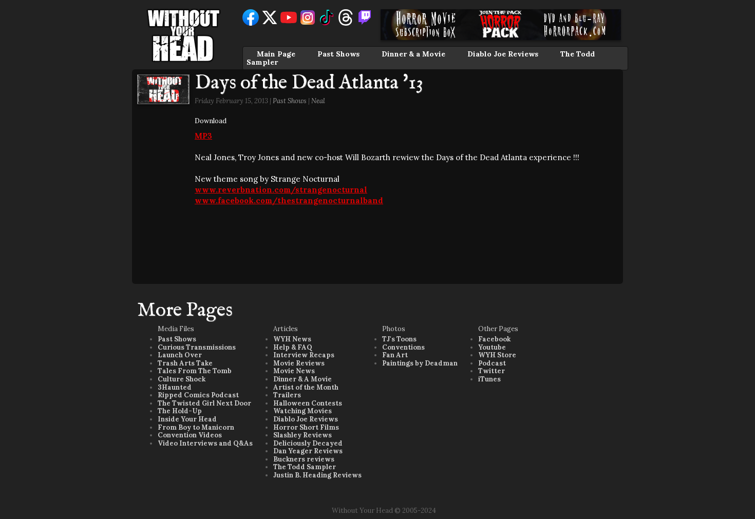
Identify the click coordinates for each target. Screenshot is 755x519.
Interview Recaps (303, 355)
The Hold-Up (180, 411)
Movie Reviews (299, 363)
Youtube (492, 347)
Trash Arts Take (185, 363)
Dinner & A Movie (302, 379)
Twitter (491, 371)
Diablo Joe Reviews (502, 54)
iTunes (489, 379)
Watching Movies (302, 411)
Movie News (294, 371)
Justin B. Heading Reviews (317, 475)
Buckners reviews (303, 459)
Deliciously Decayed (308, 443)
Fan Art (395, 355)
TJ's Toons (399, 339)
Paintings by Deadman (420, 363)
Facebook (494, 339)
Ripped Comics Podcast (198, 395)
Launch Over (180, 355)
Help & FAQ (292, 347)
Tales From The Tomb (195, 371)
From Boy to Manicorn (196, 427)
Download (210, 121)
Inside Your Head (187, 419)
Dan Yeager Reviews (308, 451)
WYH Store (497, 355)
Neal (318, 101)
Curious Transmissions (197, 347)
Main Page (276, 54)
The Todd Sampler (304, 467)
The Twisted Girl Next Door (204, 403)
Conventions (403, 347)
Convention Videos (190, 435)
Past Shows (338, 54)
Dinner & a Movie (413, 54)
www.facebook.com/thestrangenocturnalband (289, 200)
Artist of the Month (305, 387)
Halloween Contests (307, 403)
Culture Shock (181, 379)
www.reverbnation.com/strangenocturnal (281, 190)
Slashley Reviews (302, 435)
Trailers (287, 395)
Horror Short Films (306, 427)
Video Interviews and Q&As (205, 443)
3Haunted (175, 387)
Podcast (492, 363)
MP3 (203, 136)
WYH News (292, 339)
